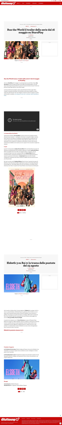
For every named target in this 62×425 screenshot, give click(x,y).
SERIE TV (25, 24)
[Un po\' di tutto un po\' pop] (8, 3)
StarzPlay (24, 212)
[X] (57, 1)
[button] (60, 3)
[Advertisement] (31, 13)
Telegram (21, 60)
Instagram (27, 60)
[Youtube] (60, 1)
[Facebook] (52, 1)
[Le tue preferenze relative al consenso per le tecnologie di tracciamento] (60, 423)
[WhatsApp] (58, 1)
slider (21, 212)
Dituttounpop (21, 24)
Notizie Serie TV (33, 26)
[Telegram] (55, 1)
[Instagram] (53, 1)
